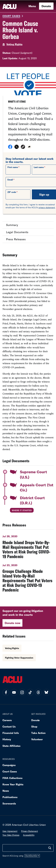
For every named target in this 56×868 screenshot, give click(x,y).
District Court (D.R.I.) (32, 500)
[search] (50, 848)
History (6, 739)
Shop (34, 726)
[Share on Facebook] (10, 148)
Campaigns (9, 765)
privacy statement (47, 207)
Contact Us (9, 726)
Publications (9, 797)
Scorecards (9, 803)
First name (12, 167)
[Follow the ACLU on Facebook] (5, 692)
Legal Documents (17, 232)
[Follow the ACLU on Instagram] (22, 692)
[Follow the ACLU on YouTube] (14, 692)
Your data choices (10, 835)
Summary (12, 225)
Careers (7, 720)
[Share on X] (16, 148)
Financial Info (10, 732)
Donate (46, 6)
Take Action (38, 732)
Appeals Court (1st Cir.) (36, 487)
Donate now (12, 623)
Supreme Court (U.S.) (33, 474)
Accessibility (28, 835)
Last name (39, 167)
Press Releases (16, 239)
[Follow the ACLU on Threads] (38, 692)
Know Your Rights (12, 784)
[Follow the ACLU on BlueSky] (46, 692)
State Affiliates (11, 745)
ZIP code (11, 192)
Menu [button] (32, 6)
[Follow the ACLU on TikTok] (30, 692)
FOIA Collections (12, 777)
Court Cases (11, 15)
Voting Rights (14, 44)
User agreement (9, 831)
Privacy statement (29, 831)
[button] (23, 147)
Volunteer (37, 739)
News (5, 790)
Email (10, 179)
